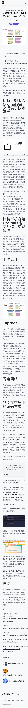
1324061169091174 (13, 497)
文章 (2, 700)
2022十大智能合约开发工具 (16, 681)
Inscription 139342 (9, 504)
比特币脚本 (6, 118)
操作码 (13, 123)
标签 (6, 700)
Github (17, 700)
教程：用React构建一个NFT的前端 (12, 675)
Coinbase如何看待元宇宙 (15, 663)
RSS (9, 700)
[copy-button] (23, 465)
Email (13, 700)
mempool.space (15, 509)
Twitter (22, 700)
